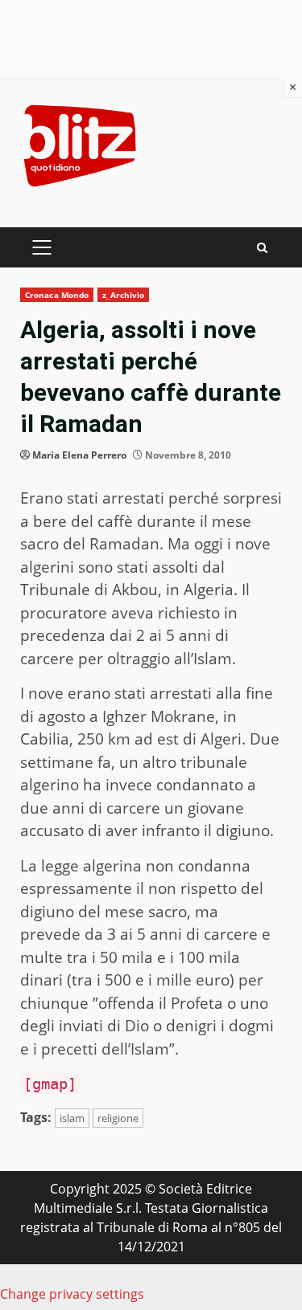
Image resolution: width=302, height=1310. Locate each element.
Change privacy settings (72, 1294)
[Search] (262, 247)
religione (118, 1118)
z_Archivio (123, 294)
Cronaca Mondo (57, 294)
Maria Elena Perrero (79, 455)
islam (72, 1118)
